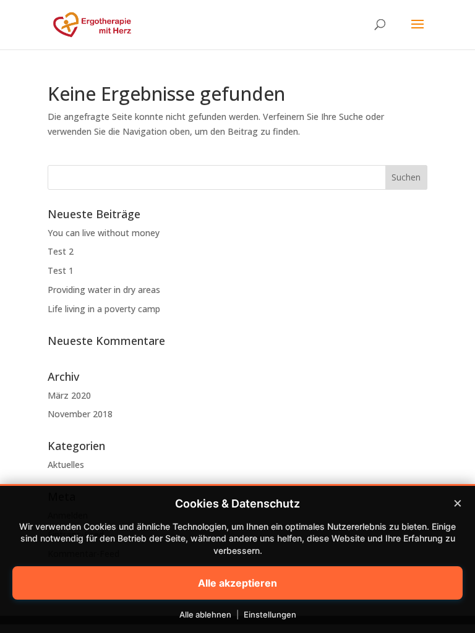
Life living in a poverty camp (104, 309)
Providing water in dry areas (104, 289)
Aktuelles (66, 464)
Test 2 (61, 251)
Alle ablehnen (205, 614)
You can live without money (104, 233)
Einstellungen (270, 614)
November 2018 (80, 414)
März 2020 (69, 395)
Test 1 (61, 270)
